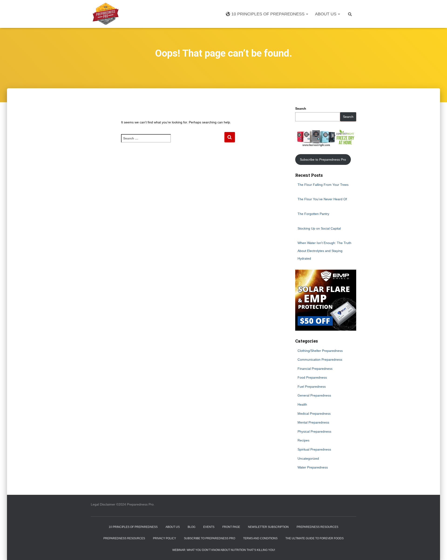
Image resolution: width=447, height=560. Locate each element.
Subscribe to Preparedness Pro (323, 159)
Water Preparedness (313, 467)
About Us (326, 14)
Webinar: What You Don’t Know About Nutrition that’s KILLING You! (223, 550)
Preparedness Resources (317, 527)
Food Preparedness (312, 377)
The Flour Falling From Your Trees (323, 185)
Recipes (303, 440)
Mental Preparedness (313, 422)
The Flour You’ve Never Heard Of (322, 199)
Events (208, 527)
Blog (191, 527)
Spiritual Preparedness (314, 449)
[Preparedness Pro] (105, 14)
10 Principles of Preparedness (268, 14)
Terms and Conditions (260, 538)
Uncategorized (308, 458)
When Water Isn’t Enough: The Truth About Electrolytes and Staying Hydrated (324, 250)
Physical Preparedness (314, 431)
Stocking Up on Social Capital (319, 228)
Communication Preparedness (320, 359)
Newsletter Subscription (268, 527)
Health (302, 404)
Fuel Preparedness (312, 386)
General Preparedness (314, 395)
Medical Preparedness (314, 413)
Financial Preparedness (315, 368)
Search (300, 108)
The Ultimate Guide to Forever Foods (314, 538)
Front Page (231, 527)
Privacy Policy (164, 538)
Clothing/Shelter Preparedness (320, 351)
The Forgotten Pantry (313, 214)
